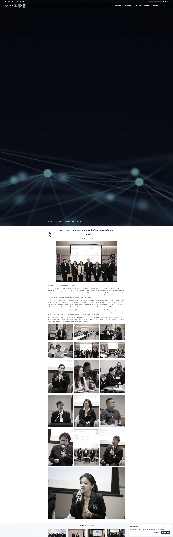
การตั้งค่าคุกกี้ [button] (156, 532)
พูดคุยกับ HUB (156, 5)
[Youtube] (165, 1)
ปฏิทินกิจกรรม (147, 5)
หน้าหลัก (50, 221)
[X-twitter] (167, 1)
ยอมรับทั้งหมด (165, 532)
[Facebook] (163, 1)
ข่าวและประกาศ (137, 5)
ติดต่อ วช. (164, 5)
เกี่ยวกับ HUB (118, 5)
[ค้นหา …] (154, 1)
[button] (50, 232)
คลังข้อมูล (127, 5)
